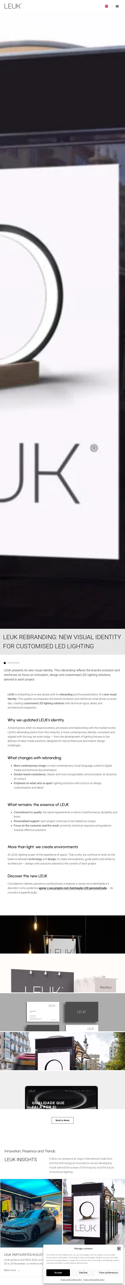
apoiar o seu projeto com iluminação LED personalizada (73, 888)
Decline (83, 1272)
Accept (58, 1272)
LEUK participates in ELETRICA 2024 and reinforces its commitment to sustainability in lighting (30, 1255)
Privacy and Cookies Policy (71, 1279)
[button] (118, 1248)
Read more (10, 1270)
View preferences (108, 1272)
